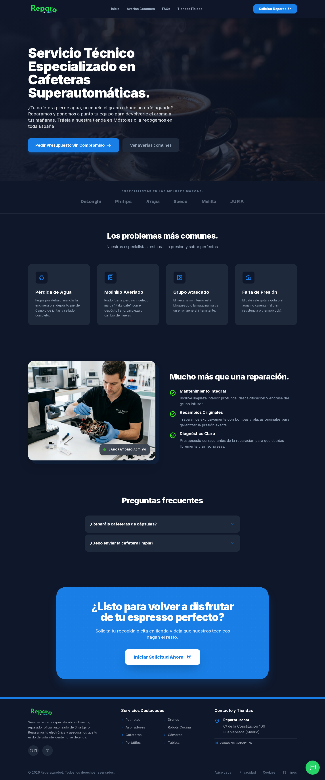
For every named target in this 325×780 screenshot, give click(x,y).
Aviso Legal (223, 772)
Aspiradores (133, 727)
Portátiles (131, 742)
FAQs (166, 9)
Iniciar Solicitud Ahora (162, 657)
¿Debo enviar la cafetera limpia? (162, 543)
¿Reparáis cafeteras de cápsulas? (162, 524)
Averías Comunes (141, 9)
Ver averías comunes (151, 145)
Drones (171, 719)
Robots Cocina (177, 727)
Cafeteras (131, 735)
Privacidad (247, 772)
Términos (290, 772)
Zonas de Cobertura (233, 743)
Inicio (115, 9)
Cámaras (172, 735)
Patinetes (130, 719)
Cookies (269, 772)
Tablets (171, 742)
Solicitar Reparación (275, 9)
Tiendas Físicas (190, 9)
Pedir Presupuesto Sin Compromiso (73, 145)
